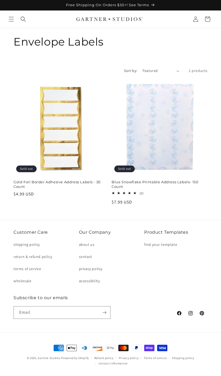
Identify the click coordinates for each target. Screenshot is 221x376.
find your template (160, 244)
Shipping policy (183, 358)
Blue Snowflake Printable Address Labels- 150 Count (155, 184)
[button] (11, 19)
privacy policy (90, 268)
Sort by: (130, 70)
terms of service (27, 268)
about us (87, 244)
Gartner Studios (49, 358)
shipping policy (26, 244)
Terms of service (155, 358)
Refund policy (103, 358)
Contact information (113, 363)
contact (85, 256)
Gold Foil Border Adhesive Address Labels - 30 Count (57, 184)
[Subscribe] (104, 312)
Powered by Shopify (75, 358)
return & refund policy (32, 256)
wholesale (22, 280)
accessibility (89, 280)
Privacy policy (129, 358)
